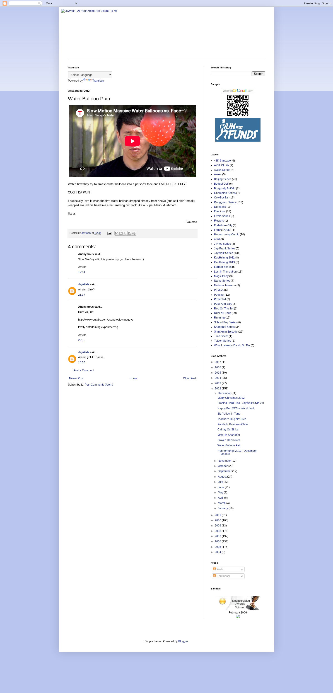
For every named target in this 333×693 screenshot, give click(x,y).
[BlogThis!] (121, 233)
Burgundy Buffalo (224, 188)
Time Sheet (221, 336)
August (222, 476)
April (221, 497)
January (223, 508)
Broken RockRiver (228, 440)
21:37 (81, 294)
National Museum (225, 285)
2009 (218, 525)
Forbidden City (223, 225)
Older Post (189, 378)
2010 (218, 520)
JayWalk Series (223, 253)
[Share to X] (125, 233)
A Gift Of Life (221, 165)
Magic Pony (221, 276)
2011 (218, 515)
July (221, 481)
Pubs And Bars (223, 303)
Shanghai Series (224, 326)
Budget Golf (221, 183)
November (225, 460)
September (225, 471)
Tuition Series (222, 340)
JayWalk (83, 284)
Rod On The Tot (223, 308)
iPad (217, 239)
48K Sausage (222, 160)
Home (133, 378)
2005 (218, 546)
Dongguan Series (225, 202)
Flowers (219, 220)
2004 (218, 552)
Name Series (222, 280)
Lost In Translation (225, 271)
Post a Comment (84, 370)
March (222, 503)
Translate (98, 80)
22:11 (81, 340)
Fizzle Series (222, 216)
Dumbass (220, 206)
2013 (218, 383)
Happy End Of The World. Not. (235, 408)
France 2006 (222, 230)
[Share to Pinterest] (134, 233)
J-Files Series (222, 243)
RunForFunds (222, 313)
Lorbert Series (223, 266)
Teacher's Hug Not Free (231, 419)
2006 (218, 541)
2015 (218, 372)
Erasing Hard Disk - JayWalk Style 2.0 (240, 403)
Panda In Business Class (232, 424)
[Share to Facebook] (129, 233)
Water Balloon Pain (229, 445)
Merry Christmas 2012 (231, 397)
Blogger (183, 641)
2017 (218, 362)
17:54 (81, 272)
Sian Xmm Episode (226, 331)
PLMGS (219, 290)
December (225, 393)
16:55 (81, 362)
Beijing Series (222, 179)
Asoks (218, 174)
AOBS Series (222, 169)
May (221, 492)
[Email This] (116, 233)
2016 (218, 367)
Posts (219, 569)
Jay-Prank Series (224, 248)
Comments (223, 576)
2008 (218, 531)
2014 (218, 377)
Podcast (219, 294)
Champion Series (225, 193)
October (223, 466)
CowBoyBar (221, 197)
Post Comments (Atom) (99, 384)
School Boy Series (225, 322)
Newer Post (76, 378)
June (221, 487)
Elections (219, 211)
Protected (220, 299)
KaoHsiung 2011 (224, 257)
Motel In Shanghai (228, 435)
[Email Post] (109, 233)
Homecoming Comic (226, 234)
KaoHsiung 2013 (224, 262)
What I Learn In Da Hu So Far (232, 345)
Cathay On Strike (227, 429)
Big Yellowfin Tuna (228, 413)
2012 (218, 388)
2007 (218, 536)
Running (219, 317)
